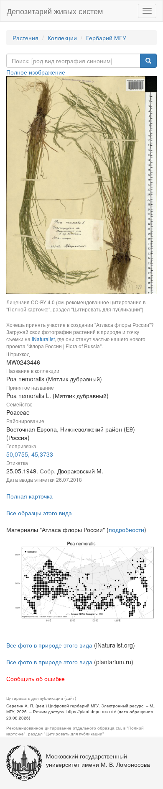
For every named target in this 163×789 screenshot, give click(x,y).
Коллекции (62, 37)
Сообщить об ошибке (35, 678)
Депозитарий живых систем (55, 10)
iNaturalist (43, 338)
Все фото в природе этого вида (49, 645)
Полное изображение (35, 72)
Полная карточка (29, 496)
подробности (126, 529)
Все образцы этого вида (39, 513)
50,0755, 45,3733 (29, 454)
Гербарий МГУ (106, 37)
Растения (25, 37)
